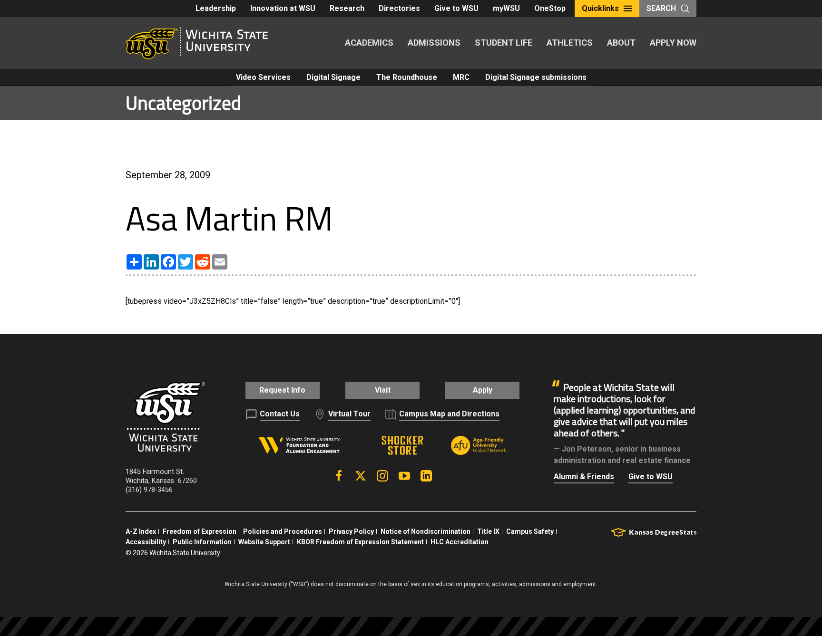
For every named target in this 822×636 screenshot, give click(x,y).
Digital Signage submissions (536, 77)
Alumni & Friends (584, 476)
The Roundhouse (406, 77)
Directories (399, 8)
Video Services (263, 77)
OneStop (550, 8)
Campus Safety (530, 531)
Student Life (503, 43)
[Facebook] (338, 476)
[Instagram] (382, 476)
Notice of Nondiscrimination (425, 531)
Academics (369, 43)
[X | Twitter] (360, 476)
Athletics (570, 43)
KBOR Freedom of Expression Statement (360, 542)
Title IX (488, 531)
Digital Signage (333, 77)
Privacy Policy (351, 531)
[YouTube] (404, 476)
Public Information (202, 542)
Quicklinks (600, 8)
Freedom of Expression (199, 531)
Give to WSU (456, 8)
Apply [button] (482, 390)
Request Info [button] (282, 390)
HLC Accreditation (460, 542)
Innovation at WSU (282, 8)
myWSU (506, 8)
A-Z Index (141, 531)
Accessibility (146, 542)
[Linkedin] (426, 476)
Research (347, 8)
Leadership (216, 8)
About (621, 43)
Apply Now (673, 43)
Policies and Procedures (282, 531)
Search (661, 8)
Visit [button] (383, 390)
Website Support (264, 542)
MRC (461, 77)
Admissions (434, 43)
